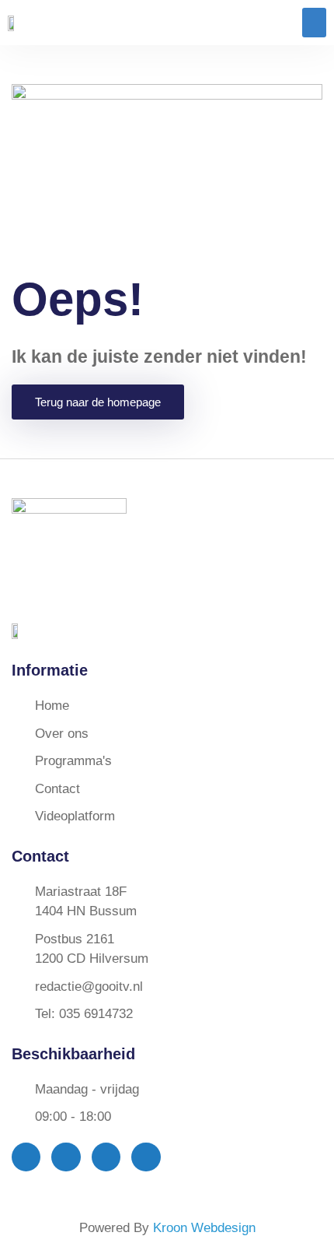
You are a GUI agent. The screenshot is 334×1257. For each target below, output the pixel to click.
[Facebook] (26, 1157)
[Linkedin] (145, 1157)
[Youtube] (106, 1157)
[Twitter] (65, 1157)
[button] (314, 22)
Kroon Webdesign (204, 1227)
